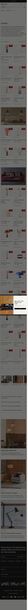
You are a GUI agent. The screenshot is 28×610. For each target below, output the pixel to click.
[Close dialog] (26, 296)
